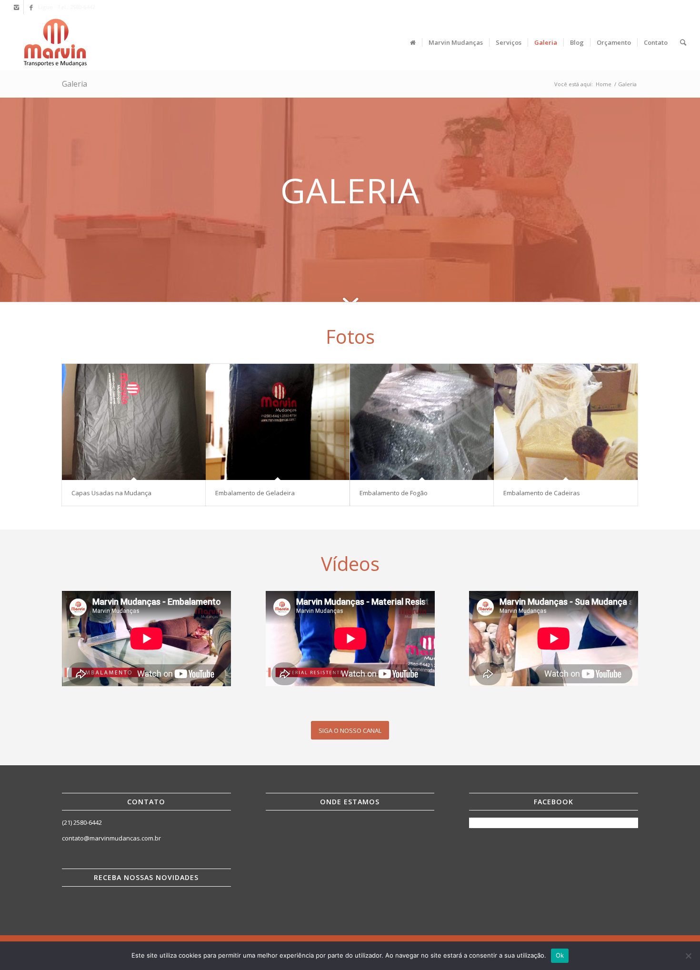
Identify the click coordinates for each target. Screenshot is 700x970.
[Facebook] (31, 7)
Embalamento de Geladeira (255, 493)
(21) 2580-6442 (82, 822)
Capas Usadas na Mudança (111, 493)
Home (603, 84)
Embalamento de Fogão (394, 493)
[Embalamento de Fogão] (422, 422)
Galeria (74, 84)
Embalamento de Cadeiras (541, 493)
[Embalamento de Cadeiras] (566, 422)
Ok (560, 955)
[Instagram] (16, 7)
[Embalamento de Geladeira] (278, 422)
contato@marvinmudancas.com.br (111, 838)
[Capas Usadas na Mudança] (134, 422)
